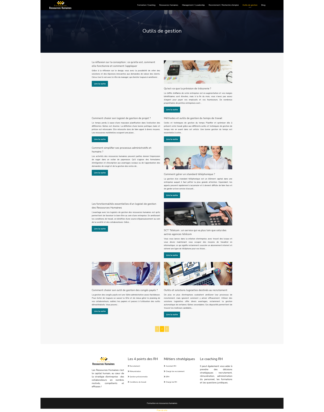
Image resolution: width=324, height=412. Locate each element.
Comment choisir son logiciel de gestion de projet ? (121, 118)
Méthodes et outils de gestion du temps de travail (193, 118)
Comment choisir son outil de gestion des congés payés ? (125, 290)
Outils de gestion (249, 5)
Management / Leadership (193, 5)
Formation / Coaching (146, 5)
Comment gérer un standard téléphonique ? (189, 174)
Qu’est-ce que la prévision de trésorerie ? (187, 88)
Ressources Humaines (168, 5)
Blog (263, 5)
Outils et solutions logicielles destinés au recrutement (195, 290)
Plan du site (162, 410)
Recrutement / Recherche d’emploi (224, 5)
